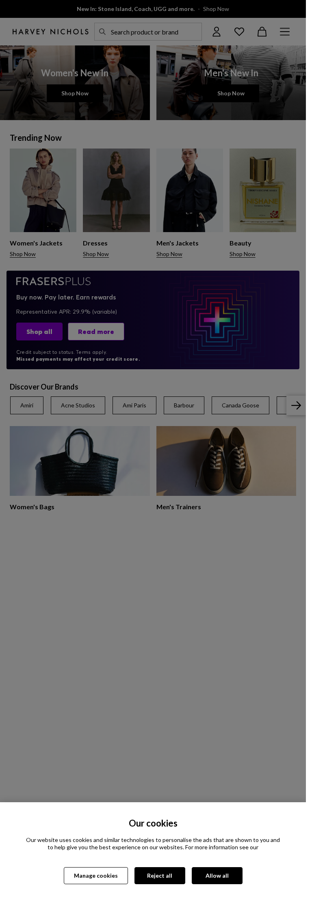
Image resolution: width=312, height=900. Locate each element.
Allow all (217, 875)
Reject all (159, 875)
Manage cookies (96, 875)
